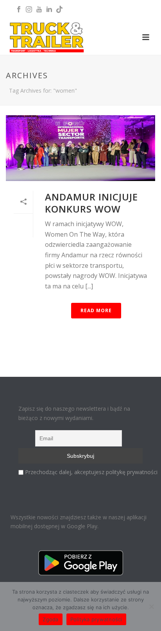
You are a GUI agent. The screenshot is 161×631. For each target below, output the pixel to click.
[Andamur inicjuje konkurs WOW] (80, 148)
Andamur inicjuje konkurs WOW (91, 202)
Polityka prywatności (96, 619)
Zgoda (50, 619)
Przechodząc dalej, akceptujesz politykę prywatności (91, 472)
